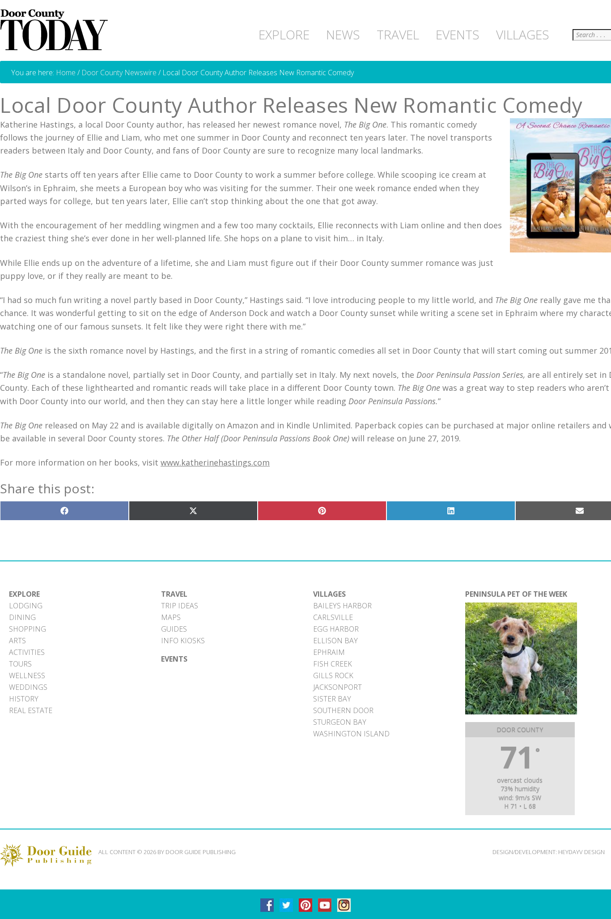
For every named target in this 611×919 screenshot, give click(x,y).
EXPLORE (24, 594)
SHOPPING (27, 629)
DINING (22, 617)
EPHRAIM (329, 652)
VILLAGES (329, 594)
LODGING (25, 606)
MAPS (171, 617)
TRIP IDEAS (179, 606)
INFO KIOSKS (183, 640)
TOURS (20, 664)
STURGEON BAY (339, 722)
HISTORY (23, 699)
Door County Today (56, 30)
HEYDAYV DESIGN (581, 852)
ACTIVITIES (27, 652)
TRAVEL (174, 594)
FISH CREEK (332, 664)
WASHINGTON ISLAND (351, 734)
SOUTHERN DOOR (343, 710)
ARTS (17, 640)
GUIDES (174, 629)
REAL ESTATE (30, 710)
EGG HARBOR (336, 629)
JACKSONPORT (337, 687)
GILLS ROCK (333, 675)
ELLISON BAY (335, 640)
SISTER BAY (332, 699)
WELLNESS (27, 675)
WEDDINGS (28, 687)
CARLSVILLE (333, 617)
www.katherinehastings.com (215, 462)
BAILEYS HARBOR (342, 606)
